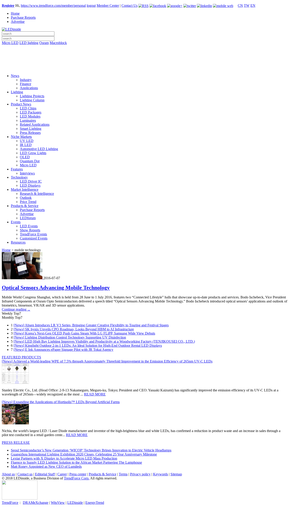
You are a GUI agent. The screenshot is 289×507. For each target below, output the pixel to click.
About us (8, 474)
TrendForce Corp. (76, 478)
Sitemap (176, 474)
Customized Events (33, 238)
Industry (26, 80)
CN (240, 5)
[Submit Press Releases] (144, 61)
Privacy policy (140, 474)
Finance (25, 84)
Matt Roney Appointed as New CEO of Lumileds (46, 466)
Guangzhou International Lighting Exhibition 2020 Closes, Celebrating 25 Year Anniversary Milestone (84, 454)
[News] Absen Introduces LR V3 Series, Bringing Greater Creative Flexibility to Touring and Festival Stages (91, 325)
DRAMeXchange (35, 503)
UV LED (26, 141)
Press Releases (30, 133)
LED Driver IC (31, 181)
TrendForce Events (33, 234)
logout (91, 5)
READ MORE (95, 394)
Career (62, 474)
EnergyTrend (94, 503)
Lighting (17, 92)
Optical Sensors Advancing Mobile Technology (56, 288)
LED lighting (28, 43)
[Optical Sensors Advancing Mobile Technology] (22, 278)
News (15, 76)
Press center (77, 474)
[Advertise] (144, 54)
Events (16, 222)
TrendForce (10, 503)
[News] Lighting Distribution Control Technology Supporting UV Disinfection (70, 337)
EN (252, 5)
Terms (123, 474)
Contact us (25, 474)
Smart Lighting (30, 128)
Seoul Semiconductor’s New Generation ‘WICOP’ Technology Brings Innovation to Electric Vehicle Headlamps (91, 450)
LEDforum (28, 218)
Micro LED (10, 43)
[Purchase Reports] (144, 48)
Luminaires (28, 120)
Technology (19, 177)
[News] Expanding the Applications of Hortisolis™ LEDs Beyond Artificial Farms (61, 402)
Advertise (18, 21)
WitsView (58, 503)
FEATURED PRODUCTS (21, 357)
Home (15, 13)
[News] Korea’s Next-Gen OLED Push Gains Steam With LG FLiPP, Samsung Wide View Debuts (84, 333)
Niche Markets (21, 137)
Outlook (26, 198)
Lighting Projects (32, 96)
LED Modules (30, 116)
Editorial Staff (45, 474)
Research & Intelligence (37, 193)
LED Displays (30, 185)
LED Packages (30, 112)
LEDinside (75, 503)
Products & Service (24, 206)
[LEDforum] (144, 67)
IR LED (26, 145)
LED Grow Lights (33, 153)
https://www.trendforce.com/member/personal (53, 5)
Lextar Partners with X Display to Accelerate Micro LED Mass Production (64, 458)
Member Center (108, 5)
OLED (25, 157)
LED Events (29, 226)
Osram (44, 43)
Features (17, 169)
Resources (18, 242)
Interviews (27, 173)
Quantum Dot (30, 161)
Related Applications (34, 124)
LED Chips (28, 108)
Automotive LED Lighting (39, 149)
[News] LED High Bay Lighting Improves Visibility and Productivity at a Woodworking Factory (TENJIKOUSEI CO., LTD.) (104, 341)
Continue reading (16, 309)
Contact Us (129, 5)
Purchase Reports (23, 17)
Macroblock (58, 43)
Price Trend (28, 202)
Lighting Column (32, 100)
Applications (29, 88)
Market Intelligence (24, 189)
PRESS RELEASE (16, 442)
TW (246, 5)
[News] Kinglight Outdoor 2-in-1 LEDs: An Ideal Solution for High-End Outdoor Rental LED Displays (88, 345)
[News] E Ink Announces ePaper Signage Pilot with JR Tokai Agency (63, 349)
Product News (21, 104)
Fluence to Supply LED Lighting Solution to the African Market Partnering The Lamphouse (76, 462)
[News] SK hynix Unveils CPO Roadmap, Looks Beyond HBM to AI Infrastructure (74, 329)
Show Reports (30, 230)
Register (8, 5)
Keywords (160, 474)
